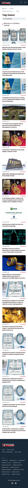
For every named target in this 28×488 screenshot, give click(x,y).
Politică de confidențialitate (7, 452)
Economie (23, 45)
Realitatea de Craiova (14, 467)
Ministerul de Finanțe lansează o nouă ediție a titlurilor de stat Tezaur (13, 48)
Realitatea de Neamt (6, 471)
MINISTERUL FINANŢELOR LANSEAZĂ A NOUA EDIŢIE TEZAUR (13, 175)
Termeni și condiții (10, 449)
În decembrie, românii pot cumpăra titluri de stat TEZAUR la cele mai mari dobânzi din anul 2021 (13, 430)
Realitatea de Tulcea (6, 474)
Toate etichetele (8, 18)
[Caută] (21, 2)
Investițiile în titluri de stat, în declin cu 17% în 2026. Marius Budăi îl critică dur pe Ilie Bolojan (13, 99)
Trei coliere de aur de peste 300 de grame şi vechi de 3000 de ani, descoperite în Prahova (12, 125)
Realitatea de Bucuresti (6, 465)
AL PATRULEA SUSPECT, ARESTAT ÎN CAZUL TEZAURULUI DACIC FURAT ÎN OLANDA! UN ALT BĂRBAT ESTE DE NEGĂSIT (13, 200)
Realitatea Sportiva (13, 460)
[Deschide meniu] (25, 3)
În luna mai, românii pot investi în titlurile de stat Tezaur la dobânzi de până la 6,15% (13, 380)
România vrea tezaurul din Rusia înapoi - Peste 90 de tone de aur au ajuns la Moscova (13, 328)
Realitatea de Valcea (17, 462)
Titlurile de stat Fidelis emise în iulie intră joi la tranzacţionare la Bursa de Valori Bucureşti (13, 73)
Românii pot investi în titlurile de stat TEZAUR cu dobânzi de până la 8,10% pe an (13, 354)
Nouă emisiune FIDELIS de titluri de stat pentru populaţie (12, 225)
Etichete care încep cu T (7, 11)
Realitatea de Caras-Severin (18, 469)
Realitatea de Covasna (6, 462)
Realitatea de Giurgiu (16, 474)
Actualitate (23, 121)
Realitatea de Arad (15, 471)
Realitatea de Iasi (5, 467)
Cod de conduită (18, 452)
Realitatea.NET (5, 460)
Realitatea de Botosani (17, 465)
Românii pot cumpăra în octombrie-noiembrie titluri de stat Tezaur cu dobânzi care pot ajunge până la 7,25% (13, 303)
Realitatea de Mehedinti (6, 469)
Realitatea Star (22, 460)
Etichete (11, 8)
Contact (3, 449)
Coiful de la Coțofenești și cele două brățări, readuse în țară (13, 150)
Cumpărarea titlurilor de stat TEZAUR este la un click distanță (13, 405)
